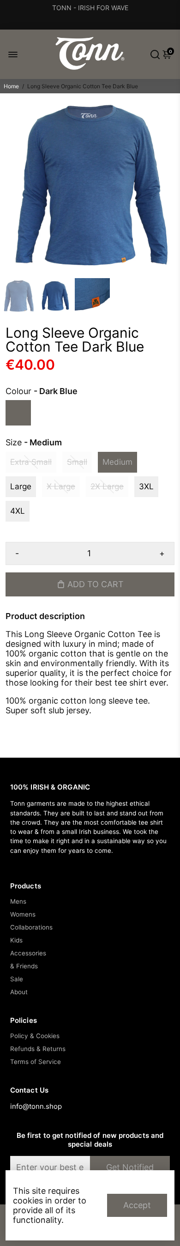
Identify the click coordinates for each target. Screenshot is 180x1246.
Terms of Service (35, 1061)
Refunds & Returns (38, 1048)
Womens (23, 914)
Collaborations (31, 927)
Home (11, 86)
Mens (18, 901)
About (19, 992)
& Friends (24, 966)
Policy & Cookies (35, 1035)
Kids (16, 940)
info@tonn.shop (36, 1106)
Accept (137, 1205)
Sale (16, 979)
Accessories (28, 953)
